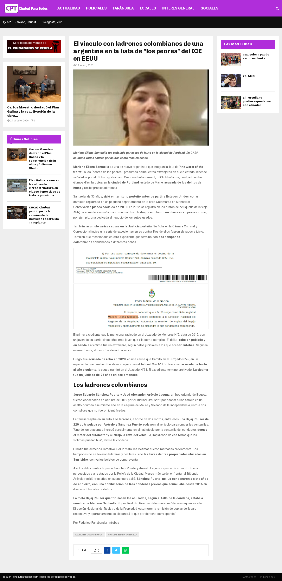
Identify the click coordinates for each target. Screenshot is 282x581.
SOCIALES (209, 8)
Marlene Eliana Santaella (122, 535)
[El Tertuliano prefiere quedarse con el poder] (231, 102)
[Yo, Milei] (231, 80)
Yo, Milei (249, 76)
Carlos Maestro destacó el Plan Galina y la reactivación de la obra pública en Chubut (42, 159)
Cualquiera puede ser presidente (256, 56)
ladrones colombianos (89, 535)
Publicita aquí (268, 577)
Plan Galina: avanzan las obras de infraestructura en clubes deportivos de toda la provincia (44, 188)
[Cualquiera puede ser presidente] (231, 59)
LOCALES (148, 8)
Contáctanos (249, 577)
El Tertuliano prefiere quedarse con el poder (257, 101)
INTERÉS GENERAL (178, 8)
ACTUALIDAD (68, 8)
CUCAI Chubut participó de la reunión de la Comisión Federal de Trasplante (44, 215)
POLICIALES (96, 8)
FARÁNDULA (123, 8)
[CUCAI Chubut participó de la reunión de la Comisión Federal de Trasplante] (17, 212)
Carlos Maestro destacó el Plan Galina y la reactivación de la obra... (33, 111)
